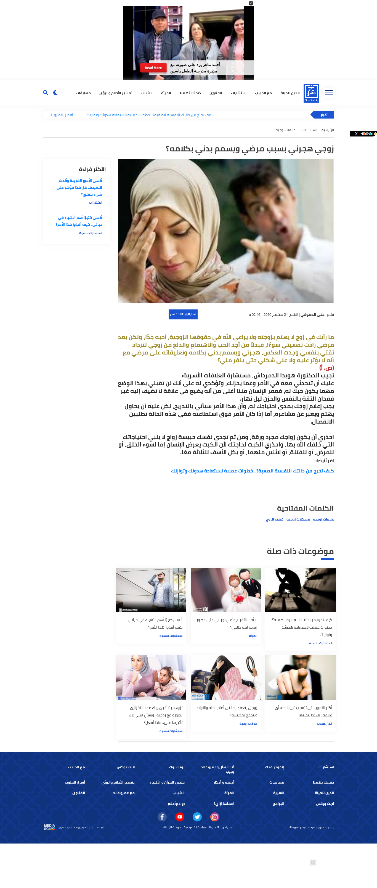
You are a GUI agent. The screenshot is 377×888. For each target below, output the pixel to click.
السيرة (278, 792)
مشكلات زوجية (298, 519)
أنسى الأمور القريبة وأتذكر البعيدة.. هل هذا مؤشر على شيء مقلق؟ (79, 187)
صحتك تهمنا (190, 92)
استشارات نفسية (320, 643)
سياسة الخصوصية (195, 827)
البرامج (278, 803)
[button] (251, 3)
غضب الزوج (274, 519)
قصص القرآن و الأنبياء (167, 782)
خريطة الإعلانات (171, 827)
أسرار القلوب (75, 782)
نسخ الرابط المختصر (183, 314)
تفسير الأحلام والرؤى (115, 92)
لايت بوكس (126, 767)
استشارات (238, 92)
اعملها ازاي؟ (224, 803)
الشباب (147, 92)
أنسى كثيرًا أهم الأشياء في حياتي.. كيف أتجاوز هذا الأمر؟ (79, 221)
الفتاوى (215, 92)
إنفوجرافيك (274, 767)
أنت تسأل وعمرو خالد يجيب (217, 769)
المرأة (166, 92)
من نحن (227, 827)
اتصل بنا (214, 827)
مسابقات (83, 92)
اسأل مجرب (324, 724)
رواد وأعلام (176, 803)
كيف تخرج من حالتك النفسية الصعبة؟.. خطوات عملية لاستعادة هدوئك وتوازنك (126, 115)
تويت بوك (177, 767)
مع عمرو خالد (124, 792)
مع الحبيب (263, 92)
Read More (153, 68)
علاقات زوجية (323, 519)
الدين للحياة (290, 92)
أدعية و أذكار (224, 782)
